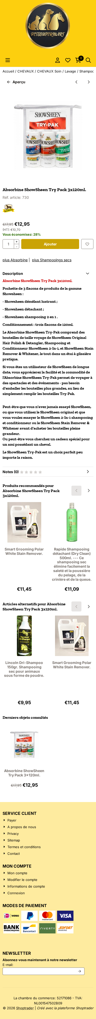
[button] (8, 60)
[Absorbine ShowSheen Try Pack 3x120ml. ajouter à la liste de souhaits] (87, 244)
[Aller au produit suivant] (88, 82)
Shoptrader (25, 1008)
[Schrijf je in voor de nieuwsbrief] (79, 971)
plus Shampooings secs (51, 260)
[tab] (48, 273)
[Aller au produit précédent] (76, 82)
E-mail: (43, 964)
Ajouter (50, 244)
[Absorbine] (9, 212)
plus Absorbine (15, 260)
